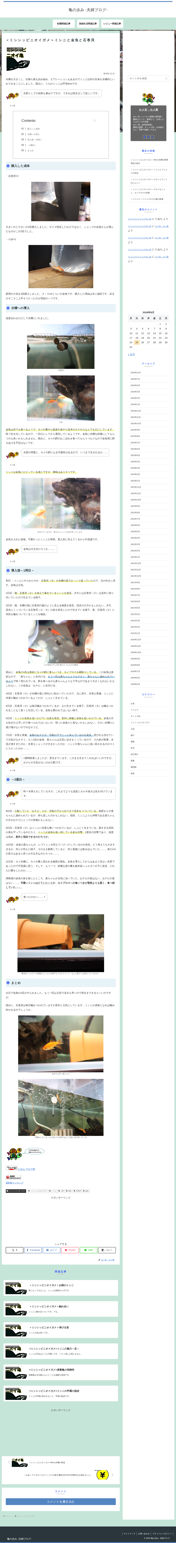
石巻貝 (78, 1191)
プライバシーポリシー (162, 1534)
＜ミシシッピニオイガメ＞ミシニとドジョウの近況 (149, 171)
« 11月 (131, 354)
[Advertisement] (61, 1219)
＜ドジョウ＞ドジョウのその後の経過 (147, 199)
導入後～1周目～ (35, 139)
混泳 (70, 1191)
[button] (107, 1250)
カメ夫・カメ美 (148, 109)
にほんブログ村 (26, 1169)
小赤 (62, 1191)
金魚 (87, 1191)
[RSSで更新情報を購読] (152, 137)
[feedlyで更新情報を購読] (148, 137)
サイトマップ (129, 1534)
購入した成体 (33, 129)
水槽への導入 (33, 134)
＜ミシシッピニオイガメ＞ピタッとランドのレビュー (149, 181)
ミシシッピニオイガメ (17, 1191)
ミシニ (53, 1191)
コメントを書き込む (61, 1501)
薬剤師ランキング (14, 1183)
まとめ (30, 150)
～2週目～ (32, 145)
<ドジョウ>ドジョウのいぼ (139, 219)
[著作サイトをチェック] (144, 137)
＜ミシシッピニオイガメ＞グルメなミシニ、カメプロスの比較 (148, 191)
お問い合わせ (144, 1534)
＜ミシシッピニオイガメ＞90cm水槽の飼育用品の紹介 (149, 161)
